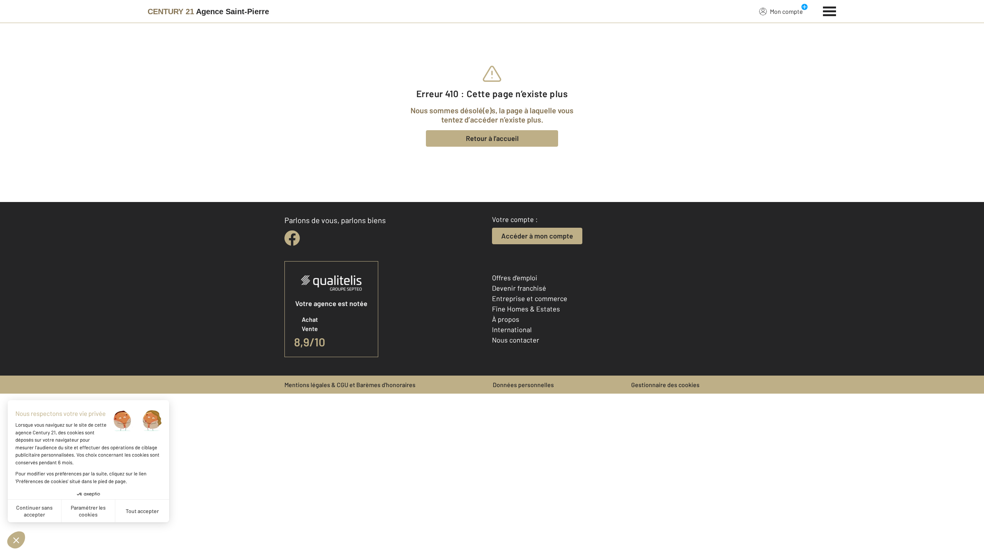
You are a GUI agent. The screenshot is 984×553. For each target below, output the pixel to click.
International (512, 329)
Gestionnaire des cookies (665, 384)
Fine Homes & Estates (526, 309)
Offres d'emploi (514, 277)
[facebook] (292, 238)
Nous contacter (515, 340)
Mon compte (786, 11)
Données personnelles (523, 384)
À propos (505, 319)
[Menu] (829, 10)
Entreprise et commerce (529, 298)
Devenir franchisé (519, 288)
